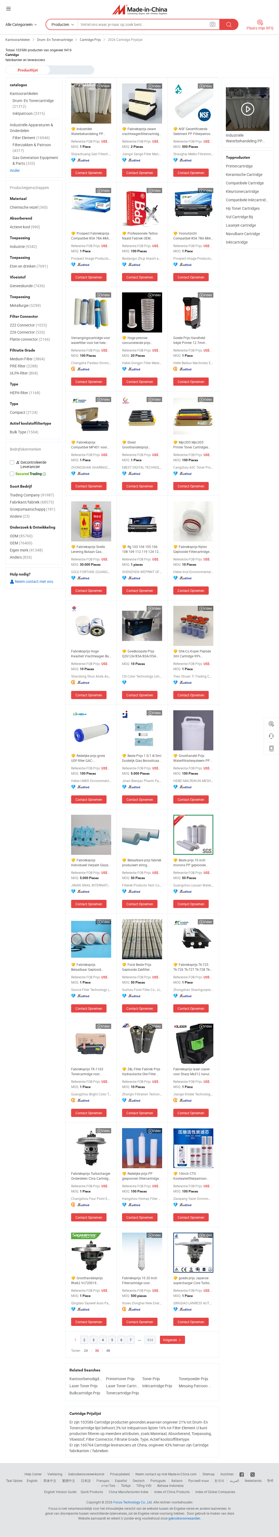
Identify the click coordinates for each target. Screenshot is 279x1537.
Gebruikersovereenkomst (86, 1474)
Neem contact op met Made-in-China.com (166, 1474)
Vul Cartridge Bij (239, 216)
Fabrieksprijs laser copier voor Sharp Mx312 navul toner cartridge (191, 1071)
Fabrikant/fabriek (32, 502)
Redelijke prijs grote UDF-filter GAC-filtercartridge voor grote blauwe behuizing (89, 758)
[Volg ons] (252, 1474)
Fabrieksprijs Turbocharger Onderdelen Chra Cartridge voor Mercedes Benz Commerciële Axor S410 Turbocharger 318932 (90, 1176)
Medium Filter (27, 358)
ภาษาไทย (108, 1485)
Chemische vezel (29, 207)
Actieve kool (25, 226)
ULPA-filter (24, 373)
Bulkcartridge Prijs (84, 1392)
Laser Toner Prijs (83, 1385)
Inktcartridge (237, 242)
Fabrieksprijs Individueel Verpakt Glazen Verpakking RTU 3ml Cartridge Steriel (90, 862)
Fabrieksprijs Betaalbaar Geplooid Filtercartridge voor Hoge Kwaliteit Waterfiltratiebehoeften (89, 967)
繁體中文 (68, 1480)
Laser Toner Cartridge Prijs (123, 1385)
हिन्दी (270, 1480)
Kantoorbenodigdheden (86, 1378)
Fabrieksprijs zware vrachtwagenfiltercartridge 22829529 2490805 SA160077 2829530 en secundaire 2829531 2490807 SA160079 (141, 131)
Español (121, 1480)
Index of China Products (172, 1492)
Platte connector (30, 339)
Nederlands (253, 1480)
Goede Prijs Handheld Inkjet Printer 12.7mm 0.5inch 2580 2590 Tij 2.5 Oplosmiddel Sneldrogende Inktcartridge (193, 340)
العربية (234, 1480)
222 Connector (28, 325)
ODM (21, 535)
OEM (21, 543)
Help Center (33, 1474)
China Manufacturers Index (128, 1492)
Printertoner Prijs (120, 1378)
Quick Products (92, 1492)
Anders (21, 557)
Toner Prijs (151, 1378)
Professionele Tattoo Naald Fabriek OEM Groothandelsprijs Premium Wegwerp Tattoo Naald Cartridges (141, 236)
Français (102, 1480)
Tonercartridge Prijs (122, 1392)
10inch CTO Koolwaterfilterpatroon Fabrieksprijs (190, 1176)
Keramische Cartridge (244, 174)
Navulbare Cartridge (243, 233)
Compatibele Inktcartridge (248, 199)
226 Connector (27, 332)
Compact (24, 412)
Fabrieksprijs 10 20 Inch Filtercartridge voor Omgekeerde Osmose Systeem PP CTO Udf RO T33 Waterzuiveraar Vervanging (140, 1280)
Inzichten (227, 1474)
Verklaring (54, 1474)
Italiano (177, 1480)
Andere (20, 516)
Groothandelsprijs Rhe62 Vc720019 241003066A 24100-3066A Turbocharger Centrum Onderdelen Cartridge (87, 1280)
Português (158, 1480)
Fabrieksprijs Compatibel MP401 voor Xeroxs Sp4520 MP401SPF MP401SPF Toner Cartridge (91, 445)
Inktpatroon (29, 113)
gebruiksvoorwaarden (184, 1518)
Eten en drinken (29, 266)
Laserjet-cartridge (241, 225)
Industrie (23, 246)
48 (108, 1350)
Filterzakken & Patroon (32, 147)
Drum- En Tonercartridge (33, 103)
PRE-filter (24, 365)
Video (105, 86)
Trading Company (32, 495)
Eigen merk (26, 550)
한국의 (219, 1480)
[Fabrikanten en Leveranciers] (139, 9)
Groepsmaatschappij (32, 509)
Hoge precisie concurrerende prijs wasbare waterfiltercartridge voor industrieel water (139, 340)
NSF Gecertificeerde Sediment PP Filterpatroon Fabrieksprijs (192, 131)
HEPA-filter (25, 392)
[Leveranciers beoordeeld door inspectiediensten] (34, 464)
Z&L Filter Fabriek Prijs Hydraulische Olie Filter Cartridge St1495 (141, 1071)
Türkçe (126, 1485)
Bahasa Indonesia (170, 1485)
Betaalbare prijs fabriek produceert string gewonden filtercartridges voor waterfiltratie (141, 862)
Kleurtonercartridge (242, 191)
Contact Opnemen (88, 172)
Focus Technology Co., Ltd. (133, 1502)
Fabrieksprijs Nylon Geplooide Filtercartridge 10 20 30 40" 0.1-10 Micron (193, 549)
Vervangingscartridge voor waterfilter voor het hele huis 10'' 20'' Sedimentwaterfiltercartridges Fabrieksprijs (91, 340)
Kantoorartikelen (24, 93)
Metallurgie (25, 305)
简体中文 (49, 1480)
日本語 (86, 1480)
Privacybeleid (120, 1474)
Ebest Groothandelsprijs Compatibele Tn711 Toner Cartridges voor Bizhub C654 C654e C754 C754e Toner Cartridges (141, 445)
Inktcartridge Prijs (157, 1385)
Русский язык (198, 1480)
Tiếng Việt (143, 1485)
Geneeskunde (27, 285)
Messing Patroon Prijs (196, 1385)
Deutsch (139, 1480)
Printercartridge (239, 166)
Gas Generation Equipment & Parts (35, 160)
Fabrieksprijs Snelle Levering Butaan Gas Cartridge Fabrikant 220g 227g (89, 549)
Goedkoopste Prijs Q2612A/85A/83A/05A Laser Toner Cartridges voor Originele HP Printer (140, 653)
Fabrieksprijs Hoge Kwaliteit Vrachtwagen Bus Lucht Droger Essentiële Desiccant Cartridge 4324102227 (91, 653)
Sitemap (208, 1474)
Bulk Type (24, 432)
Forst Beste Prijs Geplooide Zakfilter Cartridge (136, 967)
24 (86, 1350)
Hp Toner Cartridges (243, 208)
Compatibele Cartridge (245, 182)
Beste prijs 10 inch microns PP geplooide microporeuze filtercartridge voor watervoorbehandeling (189, 862)
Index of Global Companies (215, 1492)
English (32, 1480)
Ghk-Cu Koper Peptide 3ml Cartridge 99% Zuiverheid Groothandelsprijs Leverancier (192, 653)
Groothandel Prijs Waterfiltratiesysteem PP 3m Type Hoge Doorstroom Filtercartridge (193, 758)
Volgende (170, 1340)
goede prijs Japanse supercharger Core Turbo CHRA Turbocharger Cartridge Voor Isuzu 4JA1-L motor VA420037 (193, 1280)
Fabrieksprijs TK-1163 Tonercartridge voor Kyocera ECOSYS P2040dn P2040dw (90, 1071)
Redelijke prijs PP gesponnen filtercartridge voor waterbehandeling (140, 1176)
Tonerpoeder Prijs (193, 1378)
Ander (15, 170)
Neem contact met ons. (34, 581)
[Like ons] (242, 1474)
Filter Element (31, 137)
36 (97, 1351)
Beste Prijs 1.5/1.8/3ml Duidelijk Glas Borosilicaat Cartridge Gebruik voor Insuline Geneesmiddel (141, 758)
